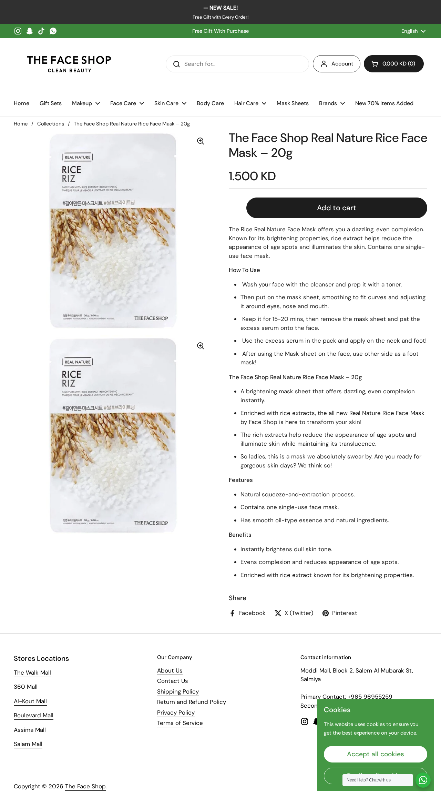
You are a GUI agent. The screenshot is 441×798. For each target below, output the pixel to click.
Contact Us (172, 681)
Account (342, 63)
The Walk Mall (32, 672)
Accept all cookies (375, 754)
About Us (170, 670)
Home (21, 123)
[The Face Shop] (69, 64)
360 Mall (26, 686)
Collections (50, 123)
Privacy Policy (176, 712)
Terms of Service (180, 723)
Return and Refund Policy (191, 702)
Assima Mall (30, 730)
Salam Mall (28, 744)
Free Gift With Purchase (220, 31)
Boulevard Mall (33, 715)
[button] (394, 63)
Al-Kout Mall (30, 701)
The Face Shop (85, 786)
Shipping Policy (178, 691)
